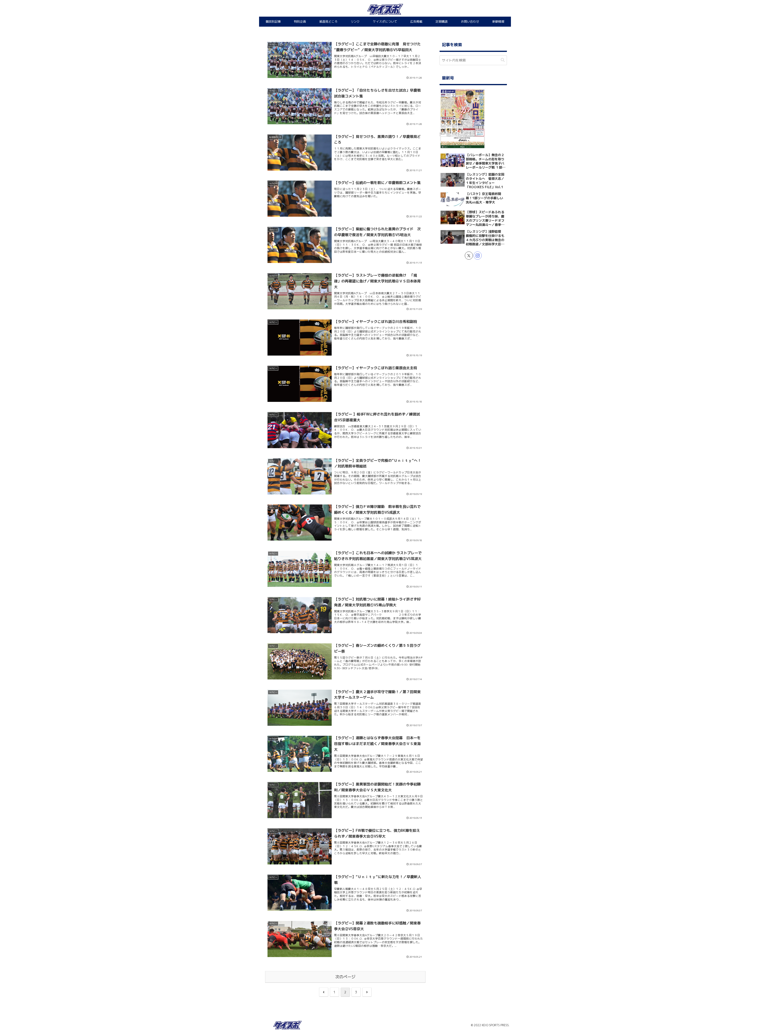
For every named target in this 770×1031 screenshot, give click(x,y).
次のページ (345, 977)
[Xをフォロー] (469, 256)
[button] (502, 60)
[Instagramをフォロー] (478, 256)
